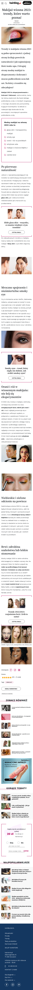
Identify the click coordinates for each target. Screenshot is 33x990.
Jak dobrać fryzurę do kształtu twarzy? (19, 880)
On (22, 843)
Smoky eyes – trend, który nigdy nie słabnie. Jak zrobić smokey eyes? (16, 371)
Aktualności (9, 933)
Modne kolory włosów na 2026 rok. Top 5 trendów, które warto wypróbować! (20, 815)
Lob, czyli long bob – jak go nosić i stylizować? (20, 806)
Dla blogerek (9, 975)
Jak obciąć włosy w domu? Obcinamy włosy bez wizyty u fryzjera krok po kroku (21, 871)
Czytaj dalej (16, 232)
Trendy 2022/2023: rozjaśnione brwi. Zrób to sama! (16, 614)
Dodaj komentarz (11, 689)
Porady (7, 936)
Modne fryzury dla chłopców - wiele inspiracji (22, 889)
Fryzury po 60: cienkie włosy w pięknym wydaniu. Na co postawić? (21, 797)
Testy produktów (10, 941)
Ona (11, 843)
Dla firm (7, 977)
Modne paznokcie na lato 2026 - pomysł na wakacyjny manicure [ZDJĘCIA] (21, 898)
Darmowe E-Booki (11, 944)
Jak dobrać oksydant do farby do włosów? (21, 907)
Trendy (16, 21)
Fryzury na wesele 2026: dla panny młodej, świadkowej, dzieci (21, 916)
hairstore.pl (9, 952)
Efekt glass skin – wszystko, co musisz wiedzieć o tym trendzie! (16, 225)
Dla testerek (9, 980)
